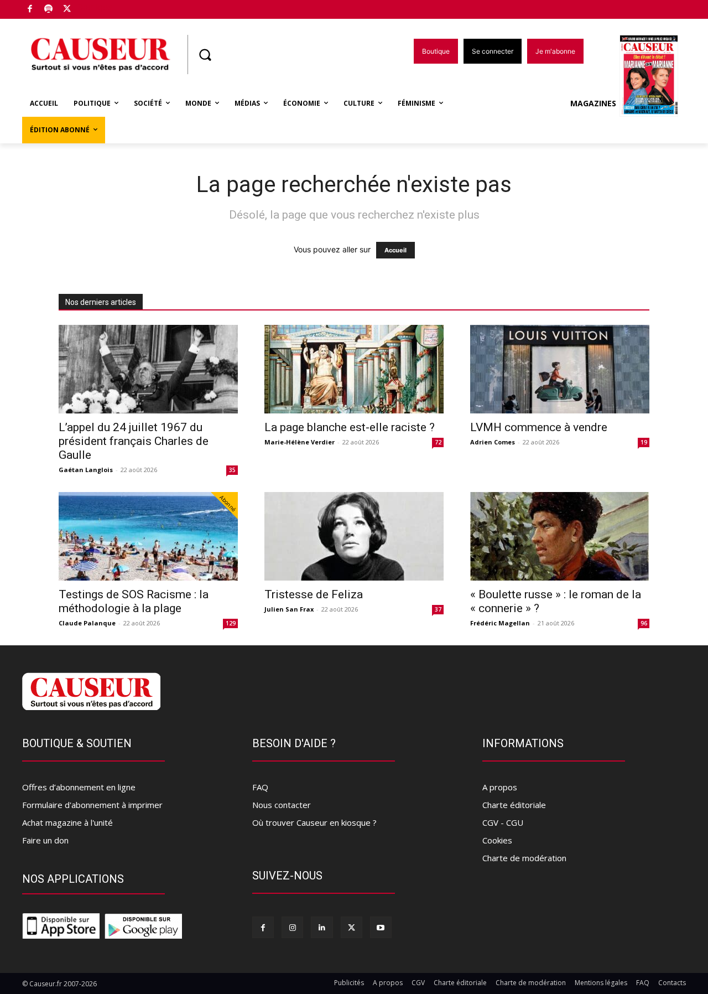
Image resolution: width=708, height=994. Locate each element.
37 (438, 609)
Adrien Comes (492, 442)
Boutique (95, 7)
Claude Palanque (87, 623)
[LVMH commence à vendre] (559, 369)
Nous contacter (281, 804)
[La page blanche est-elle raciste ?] (354, 369)
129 (231, 623)
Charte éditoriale (514, 804)
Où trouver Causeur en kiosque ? (314, 822)
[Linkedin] (321, 927)
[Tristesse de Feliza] (354, 536)
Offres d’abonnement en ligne (79, 787)
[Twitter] (67, 10)
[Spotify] (49, 10)
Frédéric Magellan (500, 623)
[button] (204, 54)
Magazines (593, 103)
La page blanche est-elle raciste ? (349, 427)
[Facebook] (30, 10)
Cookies (497, 840)
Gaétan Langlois (86, 469)
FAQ (260, 787)
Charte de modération (524, 857)
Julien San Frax (289, 609)
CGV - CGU (502, 822)
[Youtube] (381, 927)
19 (644, 442)
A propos (499, 787)
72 (438, 442)
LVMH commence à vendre (538, 427)
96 (644, 623)
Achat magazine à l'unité (67, 822)
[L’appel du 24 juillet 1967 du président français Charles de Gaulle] (148, 369)
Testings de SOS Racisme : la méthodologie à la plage (134, 601)
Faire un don (45, 840)
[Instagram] (292, 927)
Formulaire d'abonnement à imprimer (92, 804)
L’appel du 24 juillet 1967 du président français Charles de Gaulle (134, 441)
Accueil (395, 250)
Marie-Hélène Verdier (299, 442)
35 (232, 470)
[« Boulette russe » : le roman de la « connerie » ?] (559, 536)
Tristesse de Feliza (313, 594)
